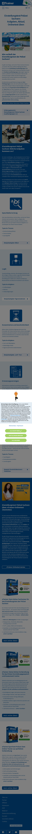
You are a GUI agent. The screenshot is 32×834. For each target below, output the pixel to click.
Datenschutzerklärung (15, 415)
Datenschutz (12, 425)
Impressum (20, 425)
